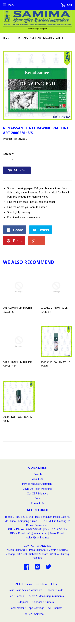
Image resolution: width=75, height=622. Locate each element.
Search (37, 474)
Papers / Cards (54, 590)
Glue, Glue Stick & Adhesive (25, 590)
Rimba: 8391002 (36, 549)
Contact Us (37, 503)
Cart (69, 4)
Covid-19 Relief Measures (37, 488)
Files (54, 584)
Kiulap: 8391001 (16, 549)
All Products (55, 607)
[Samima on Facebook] (27, 568)
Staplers (23, 602)
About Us (37, 479)
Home (6, 38)
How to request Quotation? (37, 483)
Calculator (41, 584)
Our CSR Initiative (37, 493)
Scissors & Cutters (43, 602)
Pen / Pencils (16, 596)
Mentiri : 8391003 (58, 549)
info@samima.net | (38, 533)
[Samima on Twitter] (48, 568)
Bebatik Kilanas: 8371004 (44, 554)
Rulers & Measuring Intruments (46, 596)
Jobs (37, 498)
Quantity (8, 153)
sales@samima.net (37, 537)
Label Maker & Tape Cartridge (27, 607)
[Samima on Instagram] (37, 568)
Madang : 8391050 (16, 554)
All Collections (23, 584)
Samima (39, 613)
